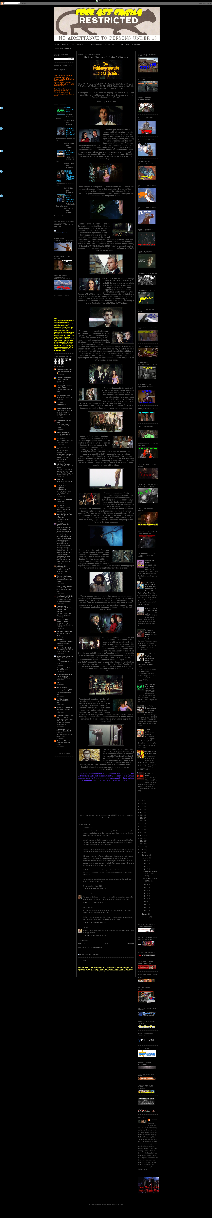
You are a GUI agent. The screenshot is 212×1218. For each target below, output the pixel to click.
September (145, 917)
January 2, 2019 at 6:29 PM (94, 935)
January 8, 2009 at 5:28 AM (94, 922)
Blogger (68, 753)
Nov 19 (146, 866)
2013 (142, 838)
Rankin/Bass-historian (64, 369)
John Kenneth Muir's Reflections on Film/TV (64, 409)
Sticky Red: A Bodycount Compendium (61, 487)
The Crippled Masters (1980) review (69, 152)
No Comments (69, 167)
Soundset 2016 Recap (63, 678)
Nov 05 (146, 902)
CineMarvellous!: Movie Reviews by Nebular (65, 597)
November (145, 858)
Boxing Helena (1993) (63, 434)
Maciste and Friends (63, 741)
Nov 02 (146, 907)
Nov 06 (146, 899)
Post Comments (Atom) (94, 947)
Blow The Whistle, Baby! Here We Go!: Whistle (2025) (64, 493)
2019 (142, 821)
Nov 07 (146, 896)
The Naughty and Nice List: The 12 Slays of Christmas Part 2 (70, 132)
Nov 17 (146, 869)
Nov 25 (146, 860)
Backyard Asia (61, 439)
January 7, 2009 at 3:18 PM (94, 902)
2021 (142, 815)
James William (111, 1204)
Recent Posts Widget (59, 215)
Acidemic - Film (62, 566)
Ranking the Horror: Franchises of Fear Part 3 (69, 198)
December (145, 855)
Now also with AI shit (63, 519)
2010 (142, 847)
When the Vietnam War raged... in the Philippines (64, 516)
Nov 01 (146, 910)
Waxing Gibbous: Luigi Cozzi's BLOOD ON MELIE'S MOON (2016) (63, 569)
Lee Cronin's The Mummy (64, 481)
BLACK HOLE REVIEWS (65, 707)
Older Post (131, 943)
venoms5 (85, 894)
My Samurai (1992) (62, 670)
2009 (142, 849)
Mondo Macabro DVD (64, 648)
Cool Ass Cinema (58, 229)
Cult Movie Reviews (63, 396)
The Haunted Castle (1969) (65, 397)
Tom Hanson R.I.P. (62, 501)
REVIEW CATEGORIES (63, 48)
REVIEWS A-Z (136, 44)
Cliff (84, 927)
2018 (142, 824)
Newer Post (81, 943)
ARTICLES (65, 44)
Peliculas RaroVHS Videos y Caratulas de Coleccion (64, 731)
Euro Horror (89, 815)
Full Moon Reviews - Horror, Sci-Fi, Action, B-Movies (65, 466)
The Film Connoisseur (64, 631)
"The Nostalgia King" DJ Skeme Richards (65, 675)
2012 (142, 841)
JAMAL (59, 682)
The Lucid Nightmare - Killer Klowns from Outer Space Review (65, 579)
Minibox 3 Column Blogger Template (97, 1204)
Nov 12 (146, 890)
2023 (142, 809)
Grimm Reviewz (62, 687)
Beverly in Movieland (64, 377)
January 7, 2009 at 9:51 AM (94, 889)
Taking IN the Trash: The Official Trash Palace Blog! (65, 658)
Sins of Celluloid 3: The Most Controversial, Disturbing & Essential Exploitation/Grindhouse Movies (147, 660)
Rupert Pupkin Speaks (64, 586)
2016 (142, 829)
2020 (142, 818)
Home (57, 44)
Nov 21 (146, 863)
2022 (142, 812)
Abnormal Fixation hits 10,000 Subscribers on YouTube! (63, 414)
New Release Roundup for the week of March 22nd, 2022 (65, 589)
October (145, 914)
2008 (142, 852)
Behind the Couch (63, 432)
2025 (142, 803)
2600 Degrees (120, 1204)
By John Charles (62, 699)
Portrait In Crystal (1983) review (69, 110)
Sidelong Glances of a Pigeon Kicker (64, 386)
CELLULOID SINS (123, 44)
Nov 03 (146, 904)
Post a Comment (83, 940)
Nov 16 (146, 884)
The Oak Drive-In (62, 506)
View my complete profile (147, 1172)
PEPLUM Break (61, 404)
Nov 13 (146, 887)
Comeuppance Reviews (64, 668)
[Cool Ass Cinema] (55, 231)
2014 (142, 835)
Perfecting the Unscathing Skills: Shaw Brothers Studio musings (65, 608)
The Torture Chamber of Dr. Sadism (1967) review (150, 874)
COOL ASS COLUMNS (94, 44)
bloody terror (61, 479)
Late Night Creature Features (106, 815)
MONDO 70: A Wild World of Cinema (63, 620)
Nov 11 (146, 893)
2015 (142, 832)
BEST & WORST (77, 44)
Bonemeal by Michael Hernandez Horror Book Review (64, 425)
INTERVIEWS (109, 44)
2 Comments (69, 125)
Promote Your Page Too (60, 232)
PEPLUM (60, 402)
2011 (142, 844)
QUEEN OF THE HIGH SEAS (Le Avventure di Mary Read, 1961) (65, 625)
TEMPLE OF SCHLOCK (64, 499)
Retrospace (60, 640)
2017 (142, 826)
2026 (142, 801)
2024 (142, 806)
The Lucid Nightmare (64, 576)
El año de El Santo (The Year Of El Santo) (65, 716)
